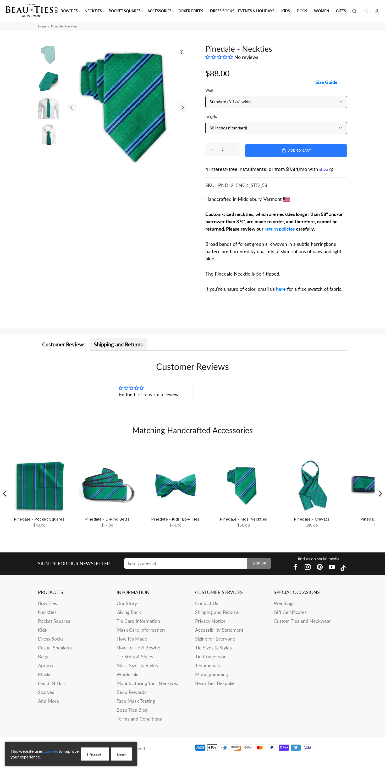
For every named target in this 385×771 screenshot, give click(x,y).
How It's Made (132, 639)
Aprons (45, 665)
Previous (72, 107)
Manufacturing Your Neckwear (148, 683)
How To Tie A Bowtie (138, 647)
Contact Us (206, 603)
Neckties (47, 612)
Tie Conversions (212, 656)
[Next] (380, 493)
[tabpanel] (192, 382)
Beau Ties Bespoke (215, 683)
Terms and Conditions (139, 719)
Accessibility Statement (219, 630)
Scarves (46, 692)
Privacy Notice (210, 621)
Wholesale (128, 674)
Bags (43, 656)
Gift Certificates (290, 612)
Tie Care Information (138, 621)
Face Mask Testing (136, 701)
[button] (219, 57)
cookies (51, 751)
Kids (42, 630)
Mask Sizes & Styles (137, 665)
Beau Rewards (131, 692)
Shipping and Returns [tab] (118, 344)
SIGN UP (259, 564)
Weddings (284, 603)
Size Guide (326, 82)
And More (48, 701)
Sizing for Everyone (215, 639)
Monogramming (211, 674)
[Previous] (5, 493)
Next (182, 107)
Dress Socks (51, 639)
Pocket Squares (54, 621)
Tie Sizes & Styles (135, 656)
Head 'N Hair (51, 683)
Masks (44, 674)
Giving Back (129, 612)
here (281, 289)
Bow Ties (47, 603)
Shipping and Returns (217, 612)
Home (42, 26)
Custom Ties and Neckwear (302, 621)
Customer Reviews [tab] (64, 344)
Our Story (127, 603)
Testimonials (208, 665)
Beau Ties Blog (132, 710)
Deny (121, 754)
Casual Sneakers (55, 647)
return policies (280, 229)
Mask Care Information (141, 630)
